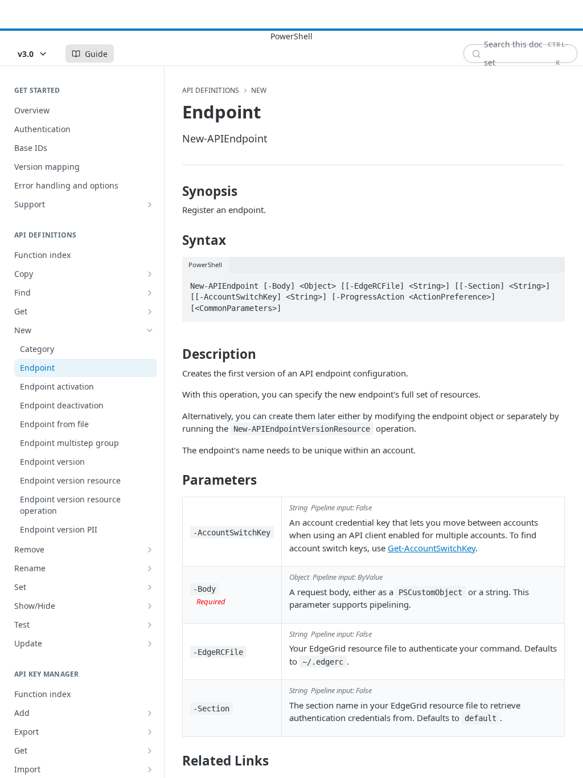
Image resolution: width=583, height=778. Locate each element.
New (259, 90)
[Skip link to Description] (174, 354)
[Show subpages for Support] (149, 204)
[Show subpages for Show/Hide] (149, 606)
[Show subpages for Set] (149, 587)
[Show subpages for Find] (149, 292)
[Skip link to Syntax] (174, 240)
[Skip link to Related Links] (174, 761)
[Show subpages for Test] (149, 624)
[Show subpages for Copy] (149, 274)
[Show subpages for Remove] (149, 549)
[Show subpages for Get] (149, 311)
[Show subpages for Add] (149, 713)
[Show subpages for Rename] (149, 568)
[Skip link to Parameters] (174, 480)
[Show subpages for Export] (149, 731)
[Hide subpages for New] (149, 330)
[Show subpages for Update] (149, 643)
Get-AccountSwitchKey (431, 548)
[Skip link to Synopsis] (174, 191)
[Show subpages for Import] (149, 769)
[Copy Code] (551, 282)
